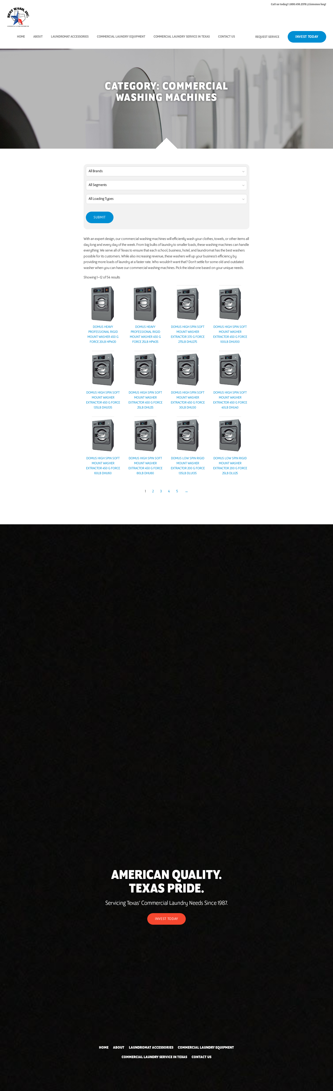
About (38, 36)
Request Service (267, 37)
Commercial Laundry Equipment (121, 36)
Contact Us (226, 36)
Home (21, 36)
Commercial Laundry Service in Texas (182, 36)
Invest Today (307, 37)
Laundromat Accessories (70, 36)
